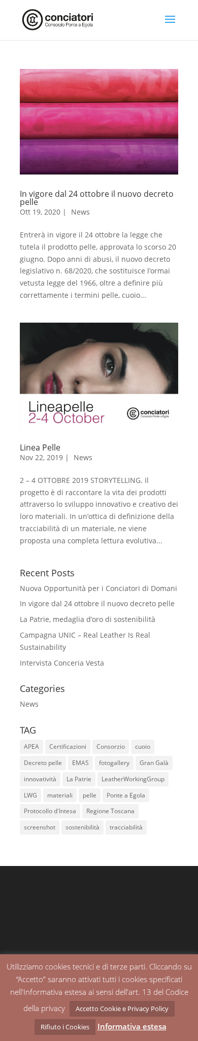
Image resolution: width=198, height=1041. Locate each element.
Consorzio (110, 746)
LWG (30, 795)
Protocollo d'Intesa (50, 811)
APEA (31, 746)
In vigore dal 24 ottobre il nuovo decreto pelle (97, 197)
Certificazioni (67, 746)
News (80, 212)
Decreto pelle (43, 762)
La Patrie (79, 779)
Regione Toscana (110, 811)
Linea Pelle (40, 447)
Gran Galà (154, 762)
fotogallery (114, 762)
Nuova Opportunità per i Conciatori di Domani (98, 588)
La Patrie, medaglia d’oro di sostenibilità (87, 619)
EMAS (80, 762)
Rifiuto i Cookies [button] (65, 1026)
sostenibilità (82, 827)
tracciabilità (126, 827)
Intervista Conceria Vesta (62, 663)
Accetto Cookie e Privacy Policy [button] (122, 1008)
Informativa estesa (132, 1026)
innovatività (40, 779)
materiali (60, 795)
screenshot (39, 827)
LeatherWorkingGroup (133, 779)
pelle (89, 795)
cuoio (142, 746)
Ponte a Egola (126, 795)
